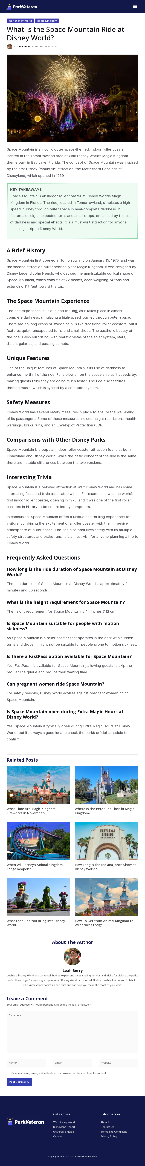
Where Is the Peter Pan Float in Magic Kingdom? (104, 811)
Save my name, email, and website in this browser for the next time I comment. (59, 1073)
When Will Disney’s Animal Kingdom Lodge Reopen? (35, 867)
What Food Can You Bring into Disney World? (36, 923)
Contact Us (107, 1126)
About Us (106, 1122)
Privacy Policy (109, 1136)
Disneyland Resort (64, 1126)
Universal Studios (63, 1131)
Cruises (57, 1136)
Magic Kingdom (47, 20)
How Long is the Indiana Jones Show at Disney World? (105, 867)
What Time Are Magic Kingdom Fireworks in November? (31, 811)
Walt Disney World (20, 20)
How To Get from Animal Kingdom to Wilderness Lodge (104, 923)
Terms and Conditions (114, 1131)
